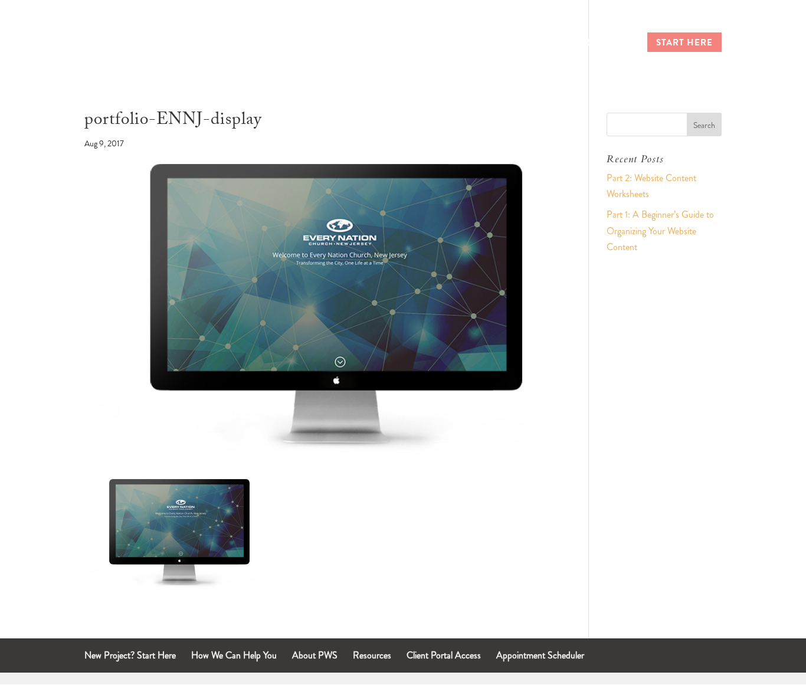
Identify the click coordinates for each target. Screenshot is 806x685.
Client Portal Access (444, 655)
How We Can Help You (234, 655)
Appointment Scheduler (540, 655)
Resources (372, 655)
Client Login (599, 43)
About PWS (315, 655)
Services (528, 43)
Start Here (684, 43)
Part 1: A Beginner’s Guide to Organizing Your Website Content (660, 230)
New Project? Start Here (130, 655)
